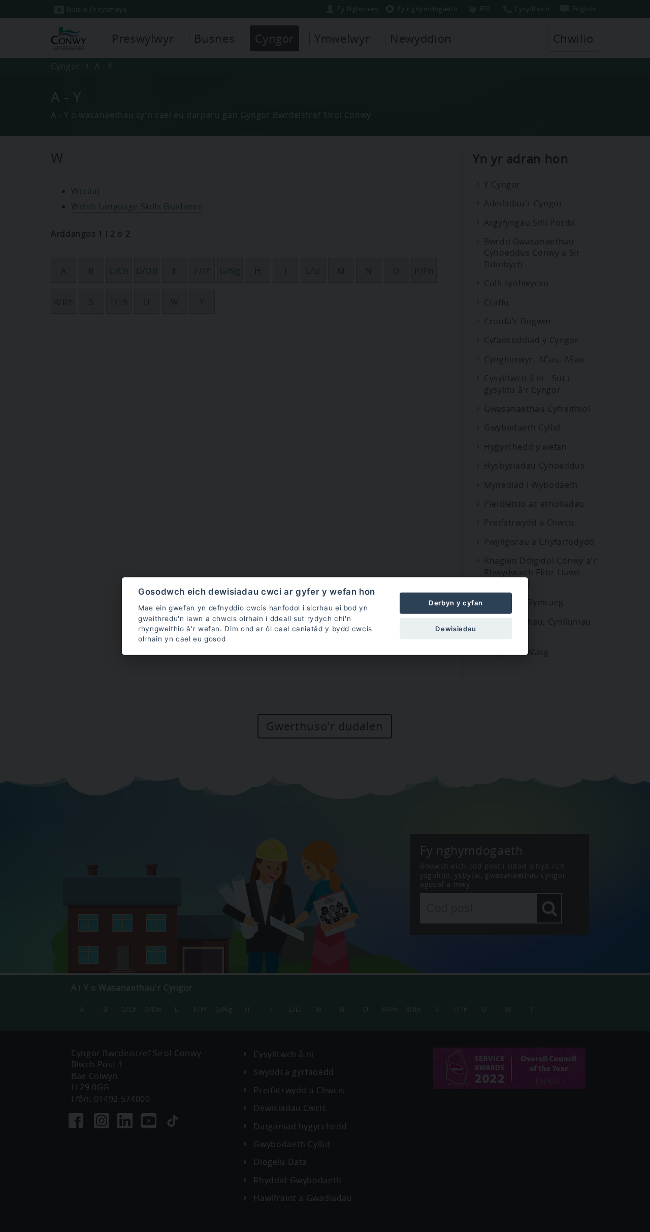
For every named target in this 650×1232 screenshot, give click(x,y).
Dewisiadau (455, 628)
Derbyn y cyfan (456, 603)
